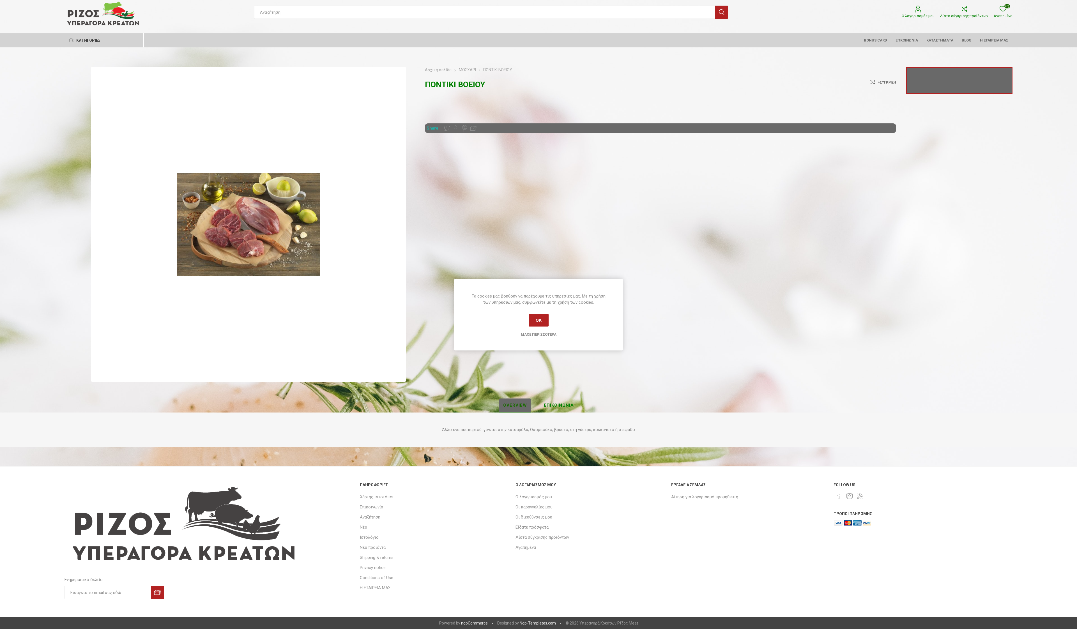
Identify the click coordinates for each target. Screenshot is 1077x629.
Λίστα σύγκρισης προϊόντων (964, 16)
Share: (433, 128)
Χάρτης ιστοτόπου (377, 496)
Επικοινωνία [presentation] (559, 405)
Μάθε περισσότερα (538, 334)
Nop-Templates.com (538, 623)
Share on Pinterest (465, 128)
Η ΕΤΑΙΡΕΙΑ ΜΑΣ (375, 587)
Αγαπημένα (526, 547)
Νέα (363, 527)
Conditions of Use (376, 577)
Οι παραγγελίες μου (534, 507)
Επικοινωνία (371, 507)
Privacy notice (373, 567)
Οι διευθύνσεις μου (534, 517)
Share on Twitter (447, 128)
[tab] (515, 405)
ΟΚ (539, 320)
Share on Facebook (456, 128)
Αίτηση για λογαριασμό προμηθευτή (704, 496)
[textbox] (484, 12)
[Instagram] (849, 495)
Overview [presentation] (515, 405)
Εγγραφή (157, 592)
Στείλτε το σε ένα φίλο (473, 128)
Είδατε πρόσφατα (532, 527)
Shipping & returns (376, 557)
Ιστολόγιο (369, 537)
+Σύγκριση (887, 82)
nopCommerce (474, 623)
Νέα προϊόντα (373, 547)
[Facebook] (838, 495)
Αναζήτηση (721, 12)
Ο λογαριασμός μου (918, 16)
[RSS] (860, 495)
